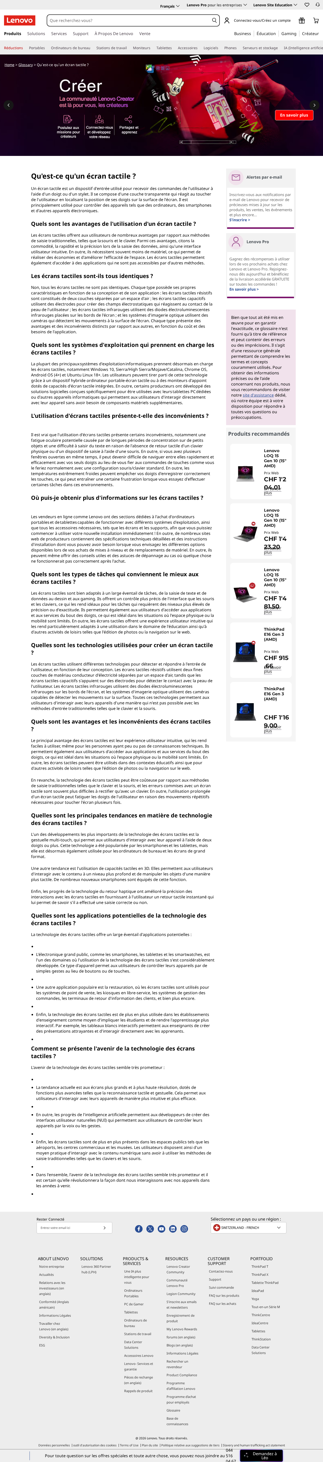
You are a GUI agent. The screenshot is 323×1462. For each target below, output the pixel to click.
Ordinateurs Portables (133, 1293)
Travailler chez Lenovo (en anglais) (53, 1326)
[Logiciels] (220, 47)
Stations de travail (137, 1334)
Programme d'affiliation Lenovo (181, 1386)
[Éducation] (277, 33)
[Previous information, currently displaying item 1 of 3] (9, 105)
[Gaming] (298, 33)
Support (215, 1279)
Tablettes (131, 1312)
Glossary (25, 64)
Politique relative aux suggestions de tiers (190, 1445)
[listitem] (261, 471)
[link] (318, 6)
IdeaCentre (260, 1323)
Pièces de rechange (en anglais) (138, 1380)
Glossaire (173, 1410)
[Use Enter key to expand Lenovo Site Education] (295, 5)
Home (9, 64)
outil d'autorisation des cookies (95, 1445)
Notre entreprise (51, 1266)
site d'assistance (258, 395)
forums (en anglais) (181, 1337)
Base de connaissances (177, 1421)
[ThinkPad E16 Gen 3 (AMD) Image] (245, 652)
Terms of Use (129, 1445)
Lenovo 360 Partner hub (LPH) (96, 1269)
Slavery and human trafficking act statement (254, 1445)
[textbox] (249, 1227)
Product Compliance (182, 1375)
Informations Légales (55, 1315)
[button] (307, 5)
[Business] (252, 33)
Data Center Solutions (133, 1345)
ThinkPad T (260, 1266)
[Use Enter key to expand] (293, 21)
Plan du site (150, 1445)
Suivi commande (221, 1287)
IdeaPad (258, 1290)
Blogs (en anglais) (180, 1345)
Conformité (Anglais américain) (54, 1305)
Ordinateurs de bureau (135, 1323)
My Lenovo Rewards (182, 1329)
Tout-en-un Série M (266, 1307)
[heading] (276, 458)
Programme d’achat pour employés (181, 1399)
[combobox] (128, 20)
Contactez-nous (221, 1271)
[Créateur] (320, 33)
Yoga (255, 1299)
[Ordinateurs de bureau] (92, 47)
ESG (42, 1345)
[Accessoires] (199, 47)
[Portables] (46, 47)
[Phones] (238, 47)
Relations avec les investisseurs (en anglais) (52, 1288)
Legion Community (181, 1293)
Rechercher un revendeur (177, 1364)
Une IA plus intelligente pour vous (136, 1277)
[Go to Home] (19, 20)
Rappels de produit (138, 1391)
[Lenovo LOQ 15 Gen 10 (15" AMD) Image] (245, 473)
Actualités (46, 1274)
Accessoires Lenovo (138, 1355)
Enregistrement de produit (181, 1318)
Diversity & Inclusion (54, 1337)
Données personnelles (54, 1445)
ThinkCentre (261, 1315)
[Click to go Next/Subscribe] (104, 1227)
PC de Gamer (134, 1304)
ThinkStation (261, 1339)
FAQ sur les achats (222, 1303)
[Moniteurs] (152, 47)
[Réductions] (24, 47)
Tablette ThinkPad (265, 1282)
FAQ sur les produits (224, 1295)
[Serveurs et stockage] (279, 47)
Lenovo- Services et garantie (138, 1366)
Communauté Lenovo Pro (177, 1283)
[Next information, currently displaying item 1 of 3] (314, 105)
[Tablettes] (173, 47)
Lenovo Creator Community (178, 1269)
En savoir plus (272, 669)
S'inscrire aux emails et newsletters (182, 1305)
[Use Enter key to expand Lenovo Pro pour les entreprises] (245, 5)
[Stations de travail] (128, 47)
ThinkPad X (260, 1274)
